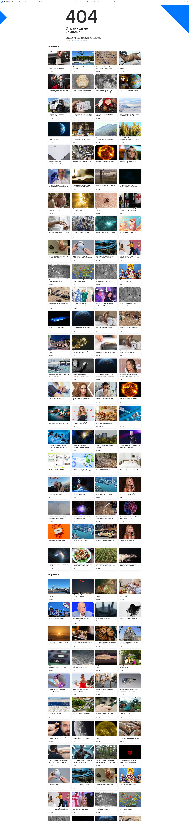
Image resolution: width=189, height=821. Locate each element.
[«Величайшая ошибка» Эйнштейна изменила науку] (83, 370)
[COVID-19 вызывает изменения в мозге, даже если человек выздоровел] (106, 393)
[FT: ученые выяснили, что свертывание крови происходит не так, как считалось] (59, 180)
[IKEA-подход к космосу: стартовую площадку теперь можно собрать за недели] (83, 677)
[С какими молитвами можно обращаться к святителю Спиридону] (130, 275)
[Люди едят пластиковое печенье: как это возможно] (106, 779)
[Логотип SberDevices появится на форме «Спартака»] (83, 654)
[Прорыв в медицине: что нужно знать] (106, 204)
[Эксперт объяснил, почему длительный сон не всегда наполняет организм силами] (106, 322)
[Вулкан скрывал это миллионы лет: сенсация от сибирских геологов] (106, 133)
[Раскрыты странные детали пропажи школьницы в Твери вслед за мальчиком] (83, 227)
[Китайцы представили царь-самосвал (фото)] (59, 109)
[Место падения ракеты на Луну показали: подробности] (106, 275)
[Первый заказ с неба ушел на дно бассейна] (83, 62)
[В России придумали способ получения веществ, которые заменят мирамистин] (59, 441)
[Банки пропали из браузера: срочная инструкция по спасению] (59, 701)
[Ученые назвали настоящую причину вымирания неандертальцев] (83, 346)
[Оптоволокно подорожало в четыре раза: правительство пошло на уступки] (59, 322)
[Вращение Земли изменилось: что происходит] (59, 133)
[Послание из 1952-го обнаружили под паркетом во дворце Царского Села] (106, 62)
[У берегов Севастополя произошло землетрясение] (106, 488)
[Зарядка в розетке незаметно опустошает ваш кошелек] (59, 62)
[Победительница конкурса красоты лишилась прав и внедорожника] (130, 488)
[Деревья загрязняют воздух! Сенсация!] (106, 441)
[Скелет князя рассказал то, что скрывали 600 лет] (130, 779)
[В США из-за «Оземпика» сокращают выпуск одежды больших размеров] (83, 298)
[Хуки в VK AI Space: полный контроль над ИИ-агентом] (106, 654)
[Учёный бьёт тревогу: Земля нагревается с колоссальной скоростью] (106, 370)
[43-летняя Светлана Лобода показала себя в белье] (130, 156)
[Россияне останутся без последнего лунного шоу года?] (130, 180)
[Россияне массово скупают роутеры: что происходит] (106, 756)
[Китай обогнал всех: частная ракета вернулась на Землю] (59, 512)
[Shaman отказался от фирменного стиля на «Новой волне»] (130, 441)
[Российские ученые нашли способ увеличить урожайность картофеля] (106, 559)
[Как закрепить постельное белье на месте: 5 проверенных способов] (130, 464)
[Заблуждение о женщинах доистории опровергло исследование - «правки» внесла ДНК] (59, 275)
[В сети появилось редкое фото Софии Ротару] (106, 298)
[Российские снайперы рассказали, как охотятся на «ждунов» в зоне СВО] (83, 606)
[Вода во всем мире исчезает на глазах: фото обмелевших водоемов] (59, 298)
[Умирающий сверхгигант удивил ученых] (59, 732)
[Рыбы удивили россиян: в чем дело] (106, 803)
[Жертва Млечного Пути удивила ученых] (59, 559)
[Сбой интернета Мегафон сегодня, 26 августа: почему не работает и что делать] (59, 583)
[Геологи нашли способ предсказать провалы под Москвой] (106, 464)
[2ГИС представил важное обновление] (59, 464)
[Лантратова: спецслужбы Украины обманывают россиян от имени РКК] (130, 204)
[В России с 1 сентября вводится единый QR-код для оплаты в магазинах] (59, 803)
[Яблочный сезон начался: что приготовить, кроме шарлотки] (106, 417)
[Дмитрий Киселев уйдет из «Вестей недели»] (83, 756)
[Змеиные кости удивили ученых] (130, 322)
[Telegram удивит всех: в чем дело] (59, 227)
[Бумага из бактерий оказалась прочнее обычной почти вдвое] (83, 701)
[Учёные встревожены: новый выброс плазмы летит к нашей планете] (130, 393)
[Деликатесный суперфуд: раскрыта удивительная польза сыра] (130, 654)
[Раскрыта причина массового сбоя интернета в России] (106, 251)
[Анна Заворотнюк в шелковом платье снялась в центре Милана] (130, 630)
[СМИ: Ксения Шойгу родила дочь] (59, 654)
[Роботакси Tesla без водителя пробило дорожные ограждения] (106, 535)
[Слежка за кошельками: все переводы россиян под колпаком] (106, 346)
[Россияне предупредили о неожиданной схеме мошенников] (130, 227)
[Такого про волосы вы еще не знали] (130, 756)
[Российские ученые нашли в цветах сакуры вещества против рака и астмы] (59, 606)
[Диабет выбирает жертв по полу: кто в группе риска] (59, 251)
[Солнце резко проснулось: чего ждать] (106, 227)
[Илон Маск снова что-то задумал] (106, 180)
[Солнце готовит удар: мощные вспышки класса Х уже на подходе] (106, 156)
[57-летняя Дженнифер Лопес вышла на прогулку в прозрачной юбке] (130, 370)
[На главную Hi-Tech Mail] (6, 2)
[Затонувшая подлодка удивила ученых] (106, 732)
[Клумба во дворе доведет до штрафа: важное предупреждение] (130, 803)
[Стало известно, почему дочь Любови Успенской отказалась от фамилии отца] (83, 393)
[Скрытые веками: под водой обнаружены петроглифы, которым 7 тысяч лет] (83, 803)
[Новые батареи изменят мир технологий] (106, 701)
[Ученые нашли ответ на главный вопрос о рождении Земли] (83, 322)
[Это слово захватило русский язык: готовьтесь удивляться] (83, 180)
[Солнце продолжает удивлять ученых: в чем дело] (83, 204)
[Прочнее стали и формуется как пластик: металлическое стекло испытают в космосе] (83, 156)
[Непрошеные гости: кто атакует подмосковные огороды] (59, 204)
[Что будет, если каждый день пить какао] (106, 109)
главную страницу (81, 40)
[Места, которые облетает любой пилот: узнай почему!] (83, 275)
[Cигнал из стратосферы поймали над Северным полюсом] (130, 109)
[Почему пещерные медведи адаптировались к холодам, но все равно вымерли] (83, 630)
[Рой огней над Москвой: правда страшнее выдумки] (83, 732)
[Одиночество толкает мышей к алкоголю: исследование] (130, 559)
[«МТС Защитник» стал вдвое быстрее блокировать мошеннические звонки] (83, 488)
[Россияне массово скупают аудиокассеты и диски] (59, 535)
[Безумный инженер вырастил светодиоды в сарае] (83, 512)
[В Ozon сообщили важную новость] (59, 756)
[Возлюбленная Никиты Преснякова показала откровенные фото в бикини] (59, 488)
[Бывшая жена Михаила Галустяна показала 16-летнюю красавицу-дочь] (59, 85)
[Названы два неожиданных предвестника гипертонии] (59, 393)
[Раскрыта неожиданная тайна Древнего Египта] (59, 677)
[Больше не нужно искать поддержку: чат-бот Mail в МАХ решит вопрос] (83, 464)
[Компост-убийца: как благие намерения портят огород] (106, 583)
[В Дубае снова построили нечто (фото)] (59, 346)
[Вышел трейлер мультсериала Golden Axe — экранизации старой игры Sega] (130, 677)
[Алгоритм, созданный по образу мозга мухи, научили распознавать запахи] (130, 512)
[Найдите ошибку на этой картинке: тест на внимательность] (83, 251)
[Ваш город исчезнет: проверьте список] (130, 85)
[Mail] (2, 2)
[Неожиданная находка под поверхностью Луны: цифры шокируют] (106, 85)
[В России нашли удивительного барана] (130, 62)
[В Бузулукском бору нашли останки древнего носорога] (106, 512)
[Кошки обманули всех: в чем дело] (83, 779)
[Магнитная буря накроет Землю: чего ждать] (59, 779)
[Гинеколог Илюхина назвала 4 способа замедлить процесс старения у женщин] (83, 133)
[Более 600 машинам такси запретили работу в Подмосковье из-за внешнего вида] (59, 417)
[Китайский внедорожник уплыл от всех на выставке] (59, 370)
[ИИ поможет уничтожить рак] (130, 417)
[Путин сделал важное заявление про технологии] (106, 606)
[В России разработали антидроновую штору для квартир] (59, 156)
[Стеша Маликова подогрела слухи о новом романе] (83, 417)
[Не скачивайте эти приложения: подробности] (59, 630)
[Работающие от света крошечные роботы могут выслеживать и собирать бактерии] (130, 583)
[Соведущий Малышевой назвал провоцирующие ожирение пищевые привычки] (83, 85)
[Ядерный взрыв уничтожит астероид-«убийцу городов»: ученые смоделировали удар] (83, 441)
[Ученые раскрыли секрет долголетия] (130, 732)
